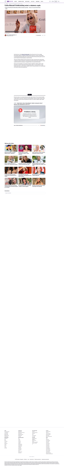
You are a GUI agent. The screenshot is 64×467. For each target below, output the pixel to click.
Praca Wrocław (48, 443)
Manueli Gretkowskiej (25, 54)
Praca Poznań (47, 444)
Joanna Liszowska (48, 433)
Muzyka (15, 1)
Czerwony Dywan (21, 1)
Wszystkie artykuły (34, 438)
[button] (52, 1)
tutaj (20, 465)
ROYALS (42, 1)
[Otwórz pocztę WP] (50, 1)
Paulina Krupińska (48, 431)
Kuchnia (19, 440)
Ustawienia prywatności (45, 459)
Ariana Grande (6, 433)
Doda (32, 434)
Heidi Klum (33, 433)
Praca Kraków (47, 441)
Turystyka (19, 442)
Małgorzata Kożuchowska (21, 432)
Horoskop (19, 441)
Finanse (5, 442)
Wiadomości (5, 438)
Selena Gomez (20, 433)
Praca (46, 438)
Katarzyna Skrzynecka (34, 432)
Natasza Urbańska (48, 434)
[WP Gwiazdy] (10, 1)
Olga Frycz (47, 432)
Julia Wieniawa (6, 432)
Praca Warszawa (48, 440)
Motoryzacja (5, 443)
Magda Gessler (20, 435)
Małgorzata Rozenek (20, 434)
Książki (19, 439)
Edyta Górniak (20, 431)
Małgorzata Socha (6, 435)
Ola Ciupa (33, 431)
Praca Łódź (47, 442)
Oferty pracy (47, 439)
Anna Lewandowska (6, 431)
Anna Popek (33, 436)
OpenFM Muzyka (34, 440)
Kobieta (5, 444)
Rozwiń (29, 94)
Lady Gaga (19, 436)
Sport (5, 439)
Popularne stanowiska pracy (49, 453)
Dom (18, 438)
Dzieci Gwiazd (27, 1)
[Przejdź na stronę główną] (8, 1)
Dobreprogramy (20, 444)
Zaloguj (56, 1)
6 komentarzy (39, 35)
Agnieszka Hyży (6, 436)
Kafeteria (19, 443)
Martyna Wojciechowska (49, 436)
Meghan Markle (6, 434)
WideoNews (37, 1)
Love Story (32, 1)
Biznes (5, 440)
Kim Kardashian (34, 435)
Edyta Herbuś (47, 435)
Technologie (5, 441)
